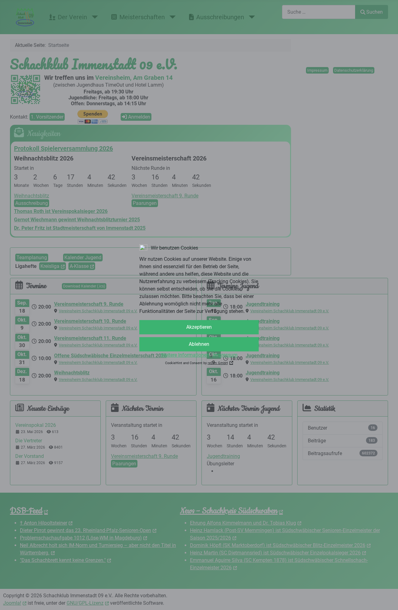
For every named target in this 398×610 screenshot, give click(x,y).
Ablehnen (199, 344)
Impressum (225, 355)
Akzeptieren (199, 327)
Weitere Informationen (185, 355)
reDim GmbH (218, 363)
